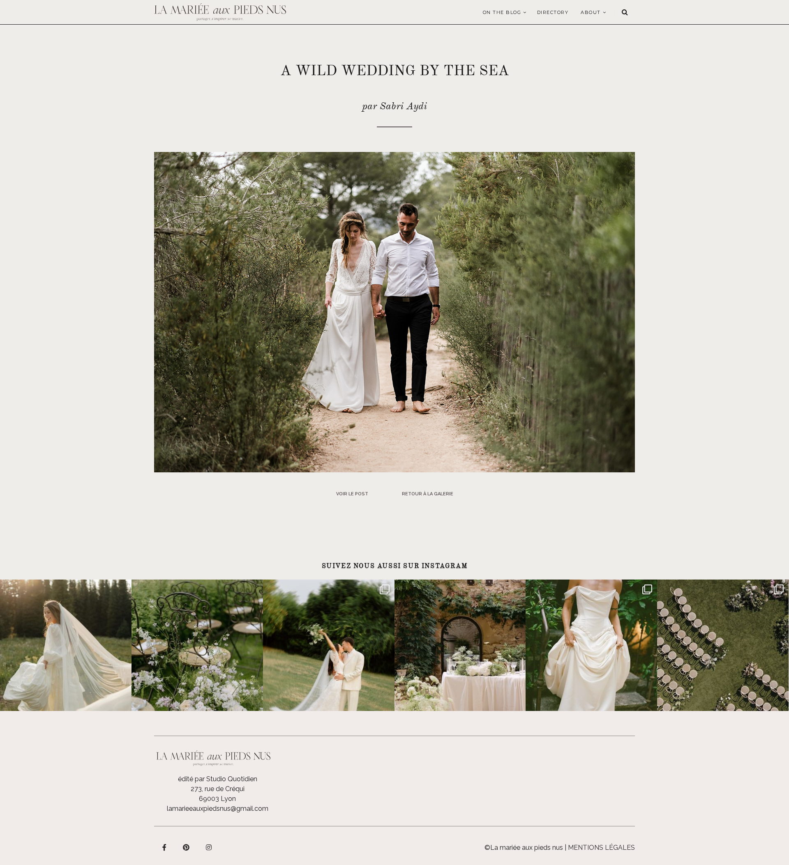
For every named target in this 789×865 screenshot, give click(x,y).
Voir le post (352, 494)
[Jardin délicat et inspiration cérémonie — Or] (723, 645)
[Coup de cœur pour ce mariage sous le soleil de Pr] (591, 645)
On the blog (502, 12)
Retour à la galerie (427, 494)
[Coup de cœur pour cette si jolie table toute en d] (460, 645)
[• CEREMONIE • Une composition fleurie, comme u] (197, 645)
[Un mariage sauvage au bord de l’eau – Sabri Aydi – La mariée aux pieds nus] (394, 311)
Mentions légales (601, 847)
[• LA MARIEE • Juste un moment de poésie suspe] (66, 645)
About (591, 12)
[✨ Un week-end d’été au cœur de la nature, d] (328, 645)
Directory (553, 12)
